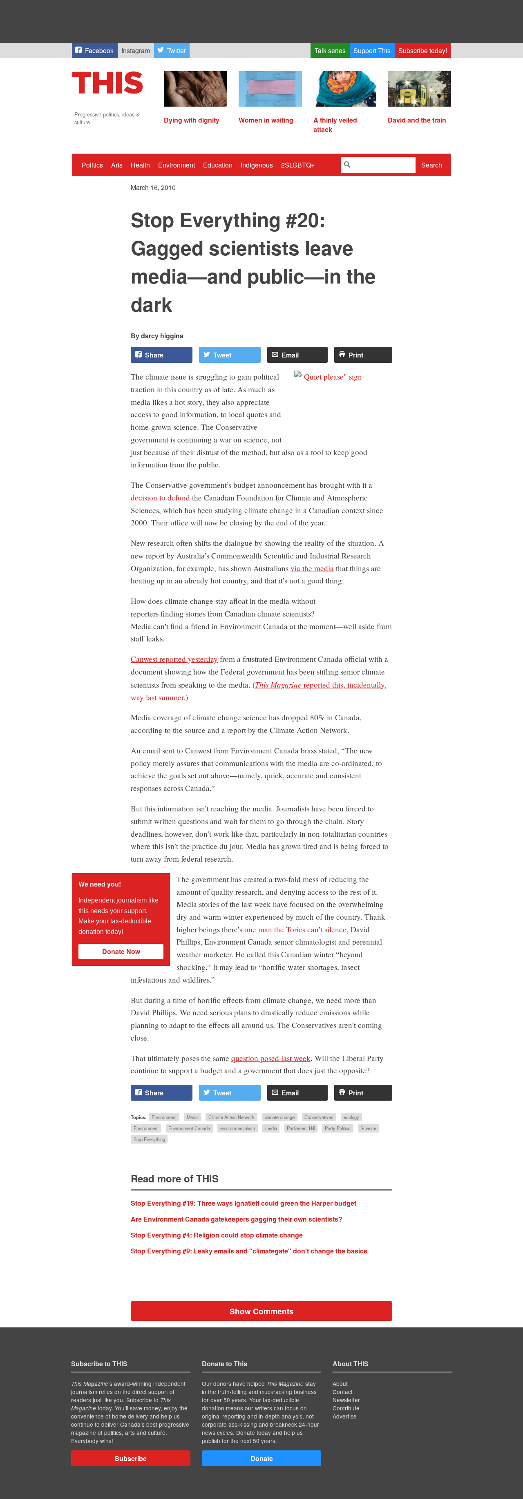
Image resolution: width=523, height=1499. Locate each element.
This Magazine (278, 684)
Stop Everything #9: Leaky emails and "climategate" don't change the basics (249, 1250)
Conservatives (318, 1117)
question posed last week (271, 1058)
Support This (372, 50)
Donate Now (121, 951)
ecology (351, 1117)
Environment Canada (189, 1128)
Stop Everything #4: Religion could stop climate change (217, 1235)
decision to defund (161, 497)
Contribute (346, 1408)
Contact (343, 1391)
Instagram (135, 50)
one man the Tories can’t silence (295, 929)
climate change (280, 1117)
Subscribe (131, 1458)
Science (368, 1128)
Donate (261, 1458)
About (340, 1383)
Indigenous (257, 165)
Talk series (330, 50)
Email (290, 355)
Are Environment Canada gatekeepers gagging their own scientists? (236, 1219)
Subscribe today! (422, 50)
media (271, 1128)
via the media (312, 568)
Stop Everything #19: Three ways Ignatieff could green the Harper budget (243, 1203)
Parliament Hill (301, 1128)
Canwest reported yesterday (174, 659)
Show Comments (262, 1311)
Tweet (222, 355)
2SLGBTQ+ (298, 165)
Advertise (345, 1416)
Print (356, 355)
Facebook (99, 50)
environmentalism (237, 1128)
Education (217, 165)
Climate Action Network (231, 1117)
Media (193, 1117)
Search (431, 165)
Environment (176, 165)
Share (154, 355)
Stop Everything (149, 1139)
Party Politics (338, 1128)
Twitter (176, 50)
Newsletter (346, 1400)
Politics (92, 165)
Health (140, 165)
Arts (117, 165)
